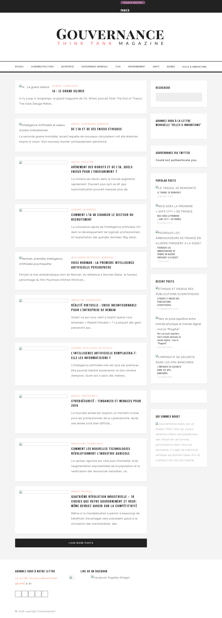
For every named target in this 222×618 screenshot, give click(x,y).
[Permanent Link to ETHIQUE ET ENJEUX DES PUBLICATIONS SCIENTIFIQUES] (179, 294)
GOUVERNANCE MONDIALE (95, 66)
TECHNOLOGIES (70, 85)
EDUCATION (87, 161)
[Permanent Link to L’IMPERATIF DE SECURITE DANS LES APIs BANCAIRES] (179, 362)
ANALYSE (75, 123)
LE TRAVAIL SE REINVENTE (169, 192)
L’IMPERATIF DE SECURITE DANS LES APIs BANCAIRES (169, 370)
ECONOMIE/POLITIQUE (42, 66)
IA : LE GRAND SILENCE (68, 91)
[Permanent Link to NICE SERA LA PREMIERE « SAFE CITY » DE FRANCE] (179, 211)
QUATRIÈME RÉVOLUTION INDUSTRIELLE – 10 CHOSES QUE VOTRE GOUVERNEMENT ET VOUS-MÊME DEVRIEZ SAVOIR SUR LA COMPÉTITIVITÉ (104, 501)
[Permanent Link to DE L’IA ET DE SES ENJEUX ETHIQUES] (43, 130)
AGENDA (171, 66)
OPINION (56, 85)
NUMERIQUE (108, 257)
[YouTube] (27, 3)
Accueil (19, 66)
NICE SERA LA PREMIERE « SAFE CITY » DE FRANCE (169, 217)
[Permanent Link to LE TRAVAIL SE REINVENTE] (176, 188)
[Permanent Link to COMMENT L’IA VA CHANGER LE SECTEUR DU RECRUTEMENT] (43, 210)
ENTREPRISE (67, 66)
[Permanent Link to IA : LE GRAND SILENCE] (34, 87)
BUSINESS (86, 491)
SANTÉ (156, 66)
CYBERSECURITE (89, 395)
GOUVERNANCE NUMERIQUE (95, 123)
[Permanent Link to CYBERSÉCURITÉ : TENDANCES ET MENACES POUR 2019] (43, 397)
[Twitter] (17, 3)
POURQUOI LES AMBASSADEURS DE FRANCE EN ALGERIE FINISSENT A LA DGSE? (167, 252)
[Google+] (32, 3)
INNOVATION (77, 300)
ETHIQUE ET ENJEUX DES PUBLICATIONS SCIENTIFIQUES (168, 302)
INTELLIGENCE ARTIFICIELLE (85, 257)
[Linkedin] (37, 3)
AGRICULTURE (78, 443)
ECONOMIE (76, 209)
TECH (118, 66)
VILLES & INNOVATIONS (194, 66)
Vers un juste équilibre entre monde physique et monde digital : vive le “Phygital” (169, 338)
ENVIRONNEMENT (136, 66)
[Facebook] (22, 3)
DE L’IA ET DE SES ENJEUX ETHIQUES (96, 129)
